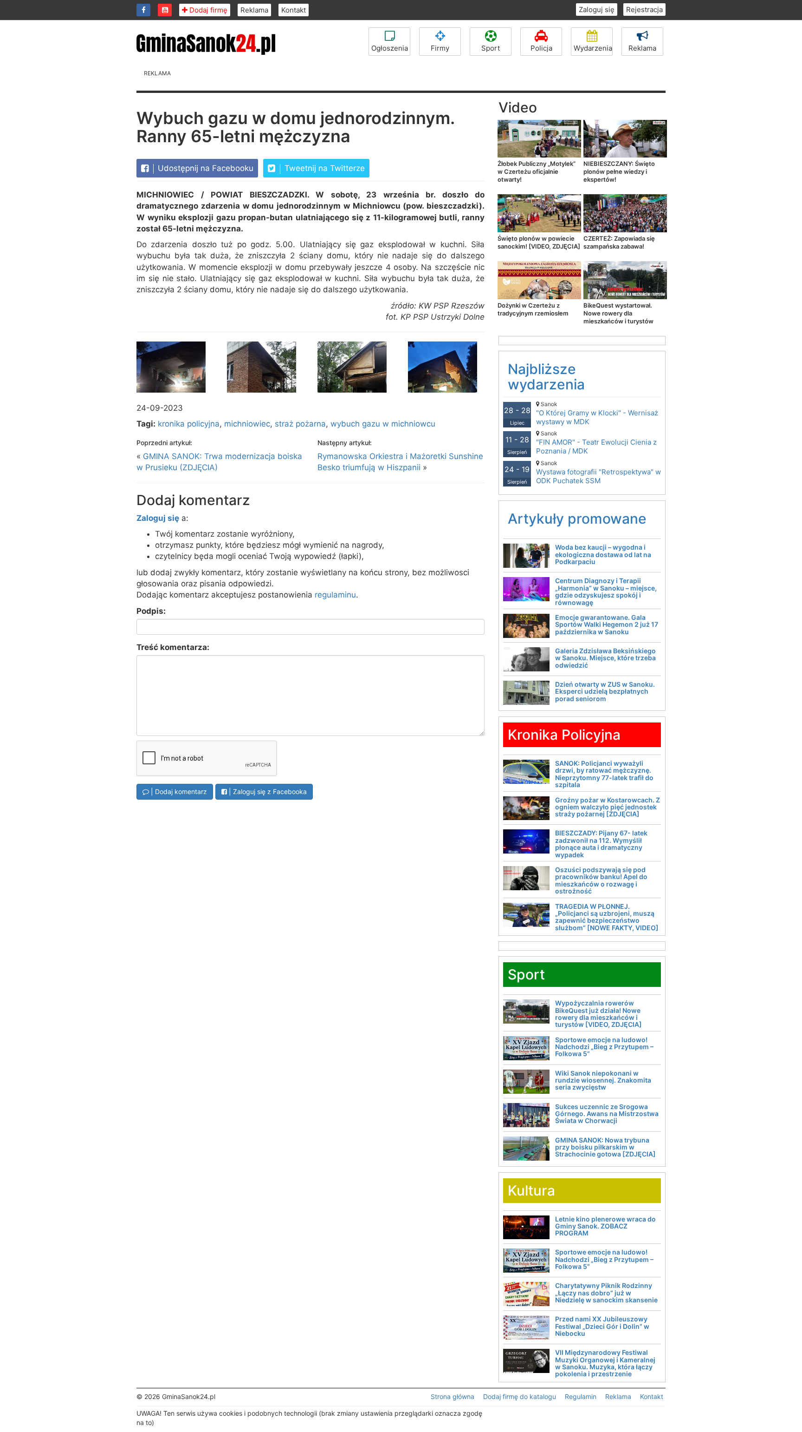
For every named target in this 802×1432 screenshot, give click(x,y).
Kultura (531, 1190)
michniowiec (247, 423)
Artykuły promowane (577, 518)
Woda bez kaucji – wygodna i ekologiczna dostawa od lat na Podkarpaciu (603, 554)
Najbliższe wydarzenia (546, 377)
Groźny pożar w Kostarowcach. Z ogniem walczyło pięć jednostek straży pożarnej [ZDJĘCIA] (607, 807)
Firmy (440, 48)
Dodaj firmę (207, 10)
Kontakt (293, 10)
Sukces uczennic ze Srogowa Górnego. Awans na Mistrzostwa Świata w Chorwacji (607, 1114)
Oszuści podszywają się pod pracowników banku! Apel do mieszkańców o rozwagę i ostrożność (601, 880)
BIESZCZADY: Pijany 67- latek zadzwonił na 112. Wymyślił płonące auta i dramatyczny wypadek (601, 843)
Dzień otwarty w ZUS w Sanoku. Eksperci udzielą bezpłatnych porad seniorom (605, 691)
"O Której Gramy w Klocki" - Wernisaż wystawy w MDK (597, 413)
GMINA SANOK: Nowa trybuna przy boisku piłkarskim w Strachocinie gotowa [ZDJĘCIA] (605, 1147)
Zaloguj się (596, 9)
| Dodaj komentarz (178, 791)
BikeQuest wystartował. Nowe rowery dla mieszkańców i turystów (618, 313)
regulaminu (335, 594)
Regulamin (580, 1396)
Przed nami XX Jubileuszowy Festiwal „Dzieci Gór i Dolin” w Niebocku (602, 1326)
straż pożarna (300, 423)
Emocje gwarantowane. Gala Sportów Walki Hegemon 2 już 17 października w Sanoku (606, 624)
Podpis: (151, 611)
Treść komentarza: (172, 647)
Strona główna (452, 1396)
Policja (541, 48)
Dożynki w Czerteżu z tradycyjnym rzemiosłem (533, 309)
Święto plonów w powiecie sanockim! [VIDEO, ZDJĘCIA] (539, 242)
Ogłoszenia (389, 48)
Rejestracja (644, 9)
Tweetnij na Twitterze (323, 168)
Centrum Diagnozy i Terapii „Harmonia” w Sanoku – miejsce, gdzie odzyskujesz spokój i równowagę (606, 591)
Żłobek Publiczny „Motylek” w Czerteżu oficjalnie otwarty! (537, 171)
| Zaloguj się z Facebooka (267, 791)
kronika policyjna (189, 423)
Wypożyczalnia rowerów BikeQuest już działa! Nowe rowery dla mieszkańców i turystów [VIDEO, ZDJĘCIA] (598, 1013)
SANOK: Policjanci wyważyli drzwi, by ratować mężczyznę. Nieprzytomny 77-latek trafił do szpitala (604, 773)
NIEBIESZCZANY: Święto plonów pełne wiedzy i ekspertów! (619, 171)
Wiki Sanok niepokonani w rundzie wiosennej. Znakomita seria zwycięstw (603, 1080)
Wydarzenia (593, 48)
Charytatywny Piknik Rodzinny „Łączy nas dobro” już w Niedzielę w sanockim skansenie (606, 1292)
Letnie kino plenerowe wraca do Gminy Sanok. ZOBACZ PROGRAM (605, 1226)
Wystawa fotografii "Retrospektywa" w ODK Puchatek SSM (598, 472)
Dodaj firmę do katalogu (519, 1396)
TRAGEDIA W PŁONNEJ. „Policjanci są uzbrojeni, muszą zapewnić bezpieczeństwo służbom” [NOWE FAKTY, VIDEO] (607, 917)
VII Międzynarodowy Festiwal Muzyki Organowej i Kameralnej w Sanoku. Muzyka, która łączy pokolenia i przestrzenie (605, 1363)
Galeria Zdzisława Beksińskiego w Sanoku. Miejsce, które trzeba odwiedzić (605, 658)
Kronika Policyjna (564, 734)
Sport (490, 48)
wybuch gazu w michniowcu (382, 423)
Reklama (254, 10)
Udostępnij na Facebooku (204, 168)
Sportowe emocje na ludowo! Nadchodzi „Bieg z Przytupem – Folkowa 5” (604, 1047)
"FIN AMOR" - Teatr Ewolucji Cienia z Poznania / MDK (596, 442)
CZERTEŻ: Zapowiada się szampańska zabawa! (619, 242)
